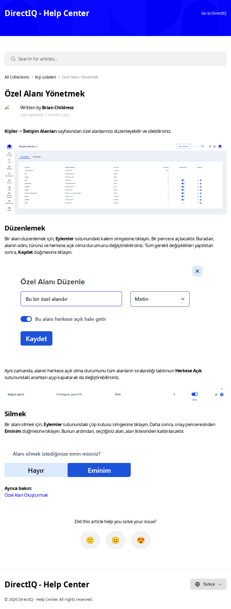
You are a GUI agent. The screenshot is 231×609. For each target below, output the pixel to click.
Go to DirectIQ (213, 13)
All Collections (17, 77)
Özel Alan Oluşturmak (26, 495)
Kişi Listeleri (45, 77)
